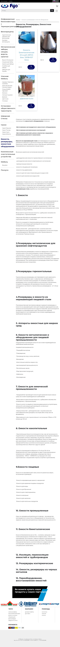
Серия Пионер (6, 130)
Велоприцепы (7, 32)
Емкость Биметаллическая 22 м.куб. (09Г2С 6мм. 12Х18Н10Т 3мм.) (26, 55)
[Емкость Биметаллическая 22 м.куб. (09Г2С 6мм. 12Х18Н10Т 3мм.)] (26, 37)
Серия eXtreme (6, 134)
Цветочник (5, 99)
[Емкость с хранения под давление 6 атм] (26, 85)
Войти (10, 1)
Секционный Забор (7, 62)
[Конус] (48, 42)
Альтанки (4, 93)
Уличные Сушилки (7, 95)
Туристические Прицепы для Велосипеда (6, 36)
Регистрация (4, 1)
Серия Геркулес (6, 128)
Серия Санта (5, 132)
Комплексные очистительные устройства (8, 154)
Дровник (4, 97)
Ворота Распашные (7, 60)
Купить (31, 68)
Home (18, 19)
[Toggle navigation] (56, 11)
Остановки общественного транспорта (8, 108)
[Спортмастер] (48, 604)
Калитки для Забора (8, 64)
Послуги (4, 170)
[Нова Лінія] (9, 604)
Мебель (4, 162)
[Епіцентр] (28, 604)
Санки (3, 125)
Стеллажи (5, 101)
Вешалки (4, 165)
